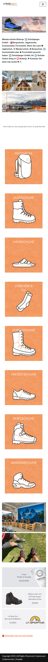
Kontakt (19, 659)
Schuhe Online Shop (16, 135)
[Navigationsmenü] (43, 4)
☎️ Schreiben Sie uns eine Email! (17, 636)
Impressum (41, 656)
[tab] (16, 135)
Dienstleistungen (14, 139)
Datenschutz (8, 659)
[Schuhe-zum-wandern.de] (10, 4)
